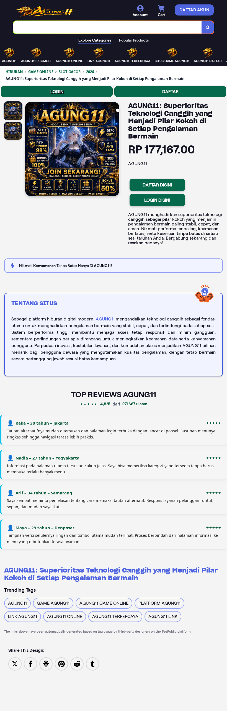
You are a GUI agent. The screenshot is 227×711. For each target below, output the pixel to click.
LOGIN (56, 91)
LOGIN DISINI (157, 200)
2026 (90, 71)
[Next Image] (114, 150)
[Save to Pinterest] (61, 663)
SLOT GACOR (70, 71)
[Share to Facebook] (30, 663)
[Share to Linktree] (46, 663)
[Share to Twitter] (15, 663)
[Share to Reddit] (77, 663)
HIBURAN (14, 71)
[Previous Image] (29, 150)
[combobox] (107, 27)
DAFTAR (170, 91)
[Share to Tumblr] (92, 663)
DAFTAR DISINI (157, 185)
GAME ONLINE (40, 71)
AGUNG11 (105, 319)
